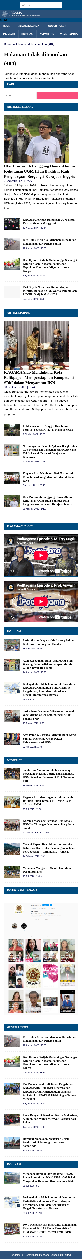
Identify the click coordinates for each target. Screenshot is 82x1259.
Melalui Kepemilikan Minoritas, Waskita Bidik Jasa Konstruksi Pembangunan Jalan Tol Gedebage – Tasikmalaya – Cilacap (49, 848)
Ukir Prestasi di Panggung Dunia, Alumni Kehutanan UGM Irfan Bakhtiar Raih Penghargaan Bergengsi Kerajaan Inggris (39, 171)
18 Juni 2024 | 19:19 (32, 648)
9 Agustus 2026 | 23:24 (34, 275)
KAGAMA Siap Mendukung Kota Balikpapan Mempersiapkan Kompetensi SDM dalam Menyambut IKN (39, 377)
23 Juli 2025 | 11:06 (32, 809)
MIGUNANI (14, 760)
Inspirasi (27, 33)
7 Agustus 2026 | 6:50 (33, 299)
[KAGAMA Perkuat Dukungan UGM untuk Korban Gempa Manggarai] (12, 224)
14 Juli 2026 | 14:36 (32, 1236)
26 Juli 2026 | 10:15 (32, 1150)
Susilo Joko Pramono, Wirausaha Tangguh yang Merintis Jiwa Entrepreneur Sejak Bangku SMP (49, 715)
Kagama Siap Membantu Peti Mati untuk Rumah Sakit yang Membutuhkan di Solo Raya (48, 477)
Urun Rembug (69, 33)
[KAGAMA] (41, 15)
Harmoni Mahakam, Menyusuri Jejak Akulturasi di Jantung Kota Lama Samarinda (46, 1142)
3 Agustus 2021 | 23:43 (34, 485)
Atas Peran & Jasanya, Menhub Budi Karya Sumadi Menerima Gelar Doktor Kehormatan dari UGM (49, 738)
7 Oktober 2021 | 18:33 (34, 434)
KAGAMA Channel (20, 526)
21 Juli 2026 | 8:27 (31, 1186)
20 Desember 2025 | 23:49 (36, 832)
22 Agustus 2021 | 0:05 (34, 461)
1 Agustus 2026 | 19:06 (34, 1103)
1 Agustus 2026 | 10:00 (34, 1127)
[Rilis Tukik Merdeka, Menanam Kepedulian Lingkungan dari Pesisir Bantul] (12, 244)
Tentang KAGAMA (27, 26)
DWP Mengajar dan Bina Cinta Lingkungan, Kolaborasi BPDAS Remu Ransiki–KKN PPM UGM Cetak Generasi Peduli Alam (50, 1228)
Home (6, 26)
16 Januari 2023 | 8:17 (33, 723)
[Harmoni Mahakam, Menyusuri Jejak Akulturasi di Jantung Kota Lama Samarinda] (12, 1143)
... (8, 207)
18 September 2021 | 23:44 (19, 387)
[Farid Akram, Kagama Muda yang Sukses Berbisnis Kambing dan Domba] (12, 645)
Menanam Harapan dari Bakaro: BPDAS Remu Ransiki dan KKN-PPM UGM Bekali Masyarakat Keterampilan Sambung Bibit (49, 1177)
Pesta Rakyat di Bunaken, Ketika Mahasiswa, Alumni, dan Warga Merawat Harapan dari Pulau (50, 1119)
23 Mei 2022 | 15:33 (32, 747)
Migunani (9, 33)
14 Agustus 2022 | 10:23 (34, 672)
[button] (4, 20)
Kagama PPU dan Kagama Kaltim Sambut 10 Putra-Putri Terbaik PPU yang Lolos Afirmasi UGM (49, 801)
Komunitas (47, 33)
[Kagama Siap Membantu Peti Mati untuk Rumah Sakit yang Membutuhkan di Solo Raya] (12, 478)
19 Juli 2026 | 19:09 (32, 876)
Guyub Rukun (57, 26)
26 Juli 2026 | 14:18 (32, 699)
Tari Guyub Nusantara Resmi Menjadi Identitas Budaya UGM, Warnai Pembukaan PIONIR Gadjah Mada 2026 (50, 291)
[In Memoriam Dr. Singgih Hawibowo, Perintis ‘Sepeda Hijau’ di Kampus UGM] (12, 430)
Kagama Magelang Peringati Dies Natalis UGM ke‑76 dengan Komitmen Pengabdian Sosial (49, 824)
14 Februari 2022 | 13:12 (35, 856)
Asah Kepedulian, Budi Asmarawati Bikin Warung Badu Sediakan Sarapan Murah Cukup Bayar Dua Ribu (48, 664)
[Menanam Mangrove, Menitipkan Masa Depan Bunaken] (12, 872)
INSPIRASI (14, 630)
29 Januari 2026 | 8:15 (33, 785)
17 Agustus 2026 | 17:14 (34, 228)
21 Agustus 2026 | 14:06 (18, 180)
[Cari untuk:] (41, 4)
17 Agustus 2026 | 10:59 (34, 248)
